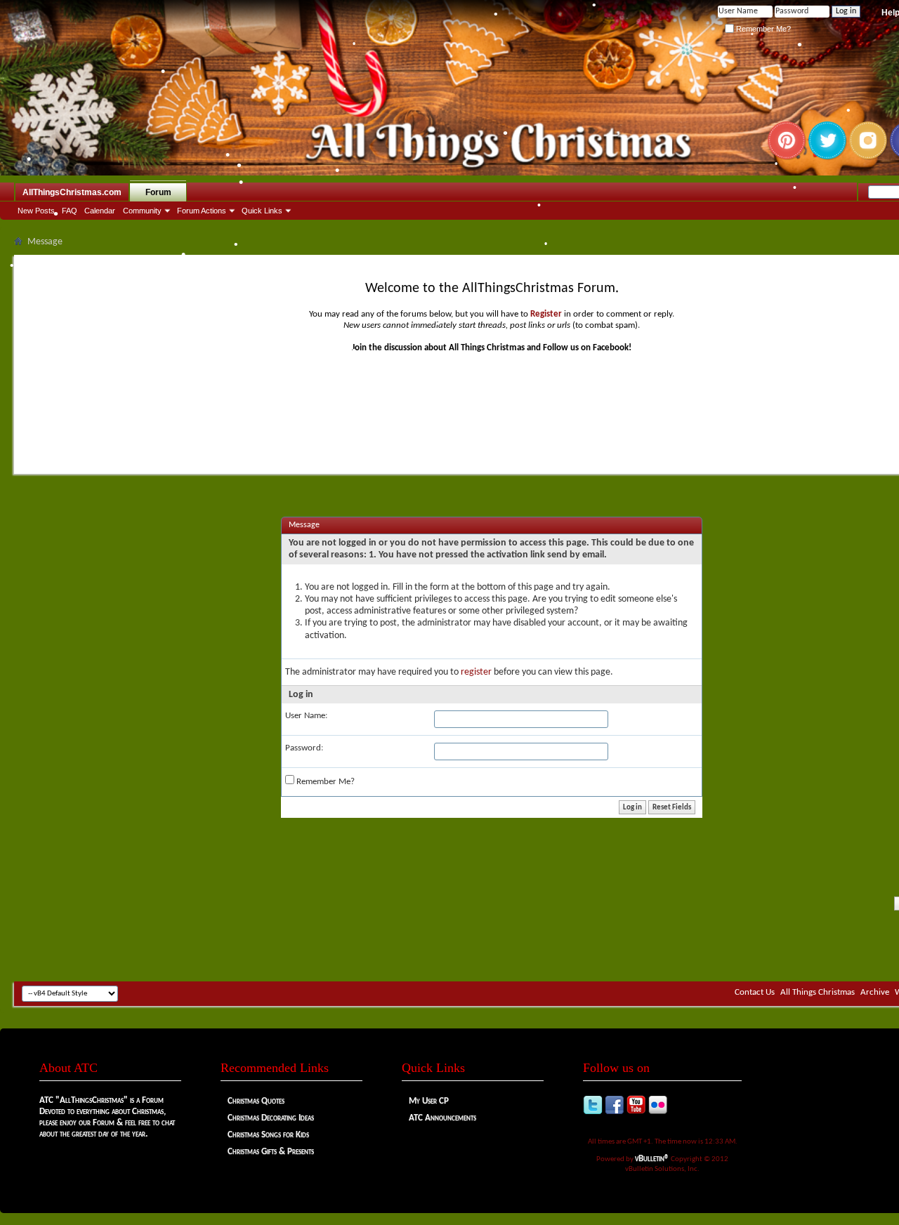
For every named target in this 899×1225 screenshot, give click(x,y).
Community (142, 210)
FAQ (69, 210)
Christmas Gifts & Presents (271, 1151)
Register (546, 314)
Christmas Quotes (256, 1101)
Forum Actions (201, 210)
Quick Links (262, 210)
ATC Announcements (442, 1118)
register (476, 672)
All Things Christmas (817, 992)
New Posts (36, 210)
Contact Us (755, 992)
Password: (304, 748)
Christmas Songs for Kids (268, 1134)
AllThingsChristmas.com (72, 192)
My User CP (429, 1101)
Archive (874, 992)
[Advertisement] (491, 939)
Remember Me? (762, 29)
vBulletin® (652, 1158)
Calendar (99, 210)
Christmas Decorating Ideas (271, 1118)
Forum (158, 192)
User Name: (306, 715)
